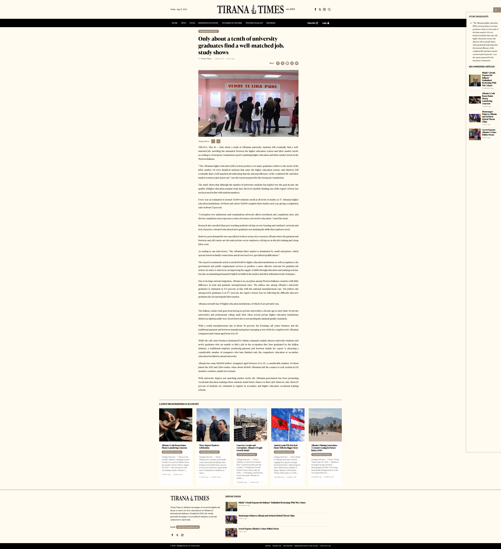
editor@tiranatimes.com (188, 527)
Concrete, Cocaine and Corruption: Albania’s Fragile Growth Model (249, 448)
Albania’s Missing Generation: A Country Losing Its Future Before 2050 (324, 448)
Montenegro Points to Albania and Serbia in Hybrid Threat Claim (489, 116)
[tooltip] (315, 9)
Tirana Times (206, 58)
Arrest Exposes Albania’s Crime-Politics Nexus (489, 132)
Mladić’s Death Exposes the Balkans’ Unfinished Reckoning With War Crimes (489, 79)
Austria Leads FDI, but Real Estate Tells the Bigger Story (286, 446)
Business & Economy (208, 31)
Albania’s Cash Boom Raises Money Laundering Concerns (488, 98)
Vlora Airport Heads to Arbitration (209, 446)
